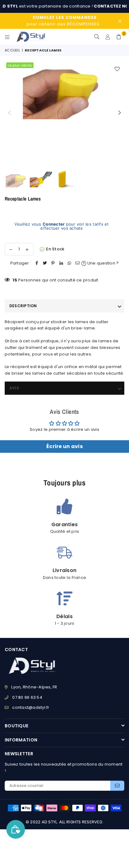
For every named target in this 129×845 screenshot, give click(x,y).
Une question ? (102, 263)
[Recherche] (96, 36)
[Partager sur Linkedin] (61, 263)
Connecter (53, 224)
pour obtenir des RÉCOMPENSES (63, 20)
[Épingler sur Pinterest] (53, 263)
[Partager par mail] (77, 263)
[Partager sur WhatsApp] (69, 263)
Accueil (12, 50)
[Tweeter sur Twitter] (45, 263)
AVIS (14, 388)
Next (119, 113)
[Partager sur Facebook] (37, 263)
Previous (9, 113)
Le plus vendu (20, 65)
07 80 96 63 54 (27, 697)
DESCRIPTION (23, 305)
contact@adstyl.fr (30, 707)
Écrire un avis (64, 446)
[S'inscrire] (117, 786)
